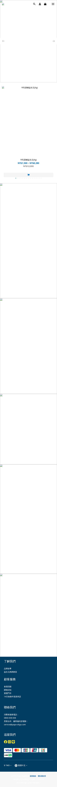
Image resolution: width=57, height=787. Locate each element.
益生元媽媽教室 (10, 672)
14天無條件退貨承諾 (12, 696)
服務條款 (33, 776)
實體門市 (7, 693)
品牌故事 (7, 668)
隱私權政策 (42, 776)
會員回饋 (7, 686)
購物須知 (7, 690)
